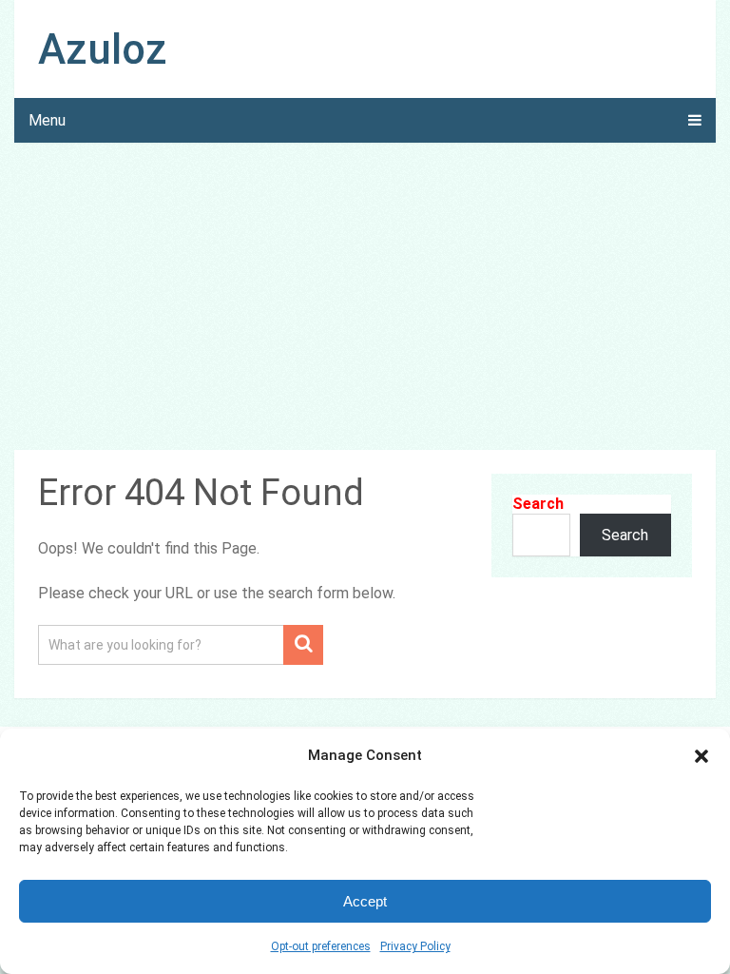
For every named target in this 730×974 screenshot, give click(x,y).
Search (538, 504)
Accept (365, 901)
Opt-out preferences (321, 946)
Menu (47, 120)
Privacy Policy (415, 946)
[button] (701, 756)
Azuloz (102, 49)
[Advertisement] (364, 299)
